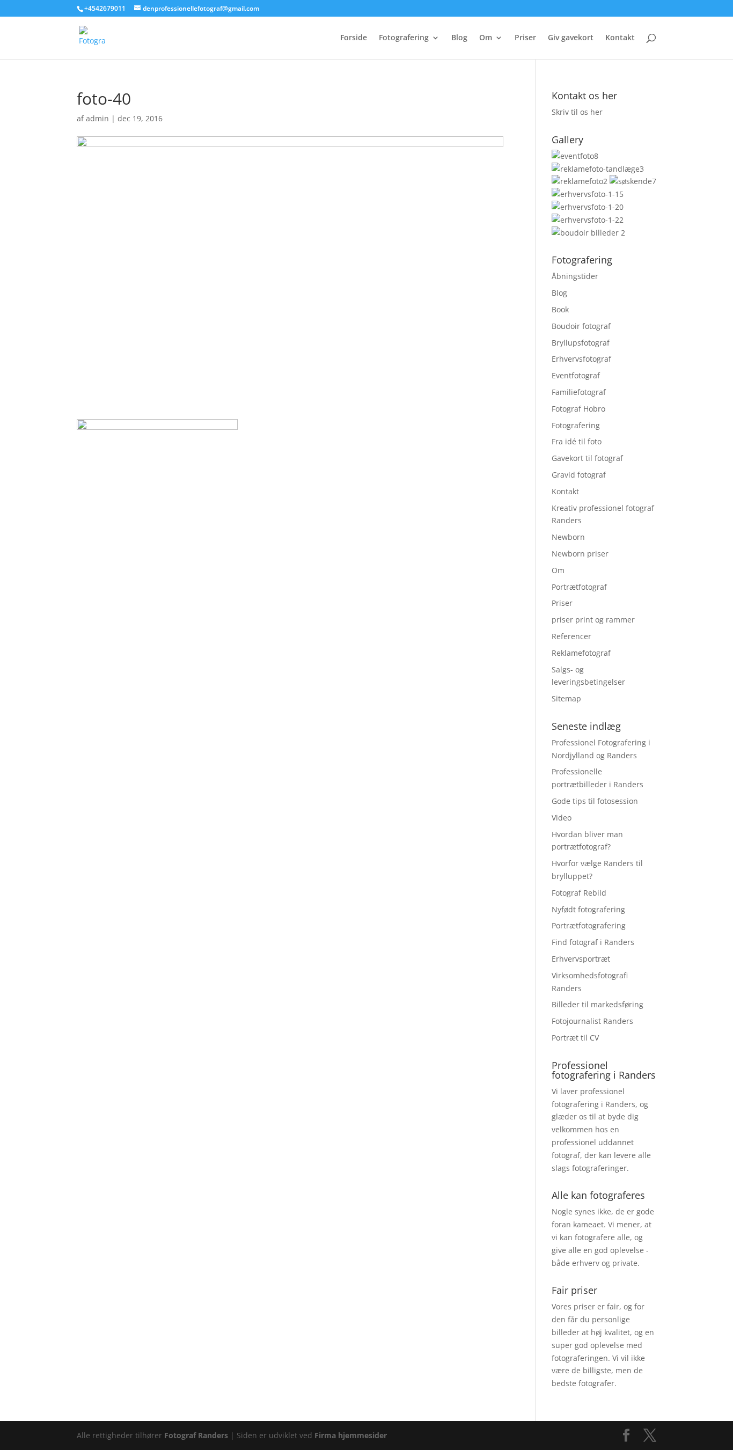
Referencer (571, 636)
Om (485, 38)
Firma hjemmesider (350, 1435)
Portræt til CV (575, 1037)
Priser (525, 38)
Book (560, 309)
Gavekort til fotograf (587, 458)
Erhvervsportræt (581, 959)
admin (97, 118)
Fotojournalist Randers (592, 1021)
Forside (353, 38)
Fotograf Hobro (578, 409)
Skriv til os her (577, 112)
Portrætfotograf (579, 587)
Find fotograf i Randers (593, 942)
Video (561, 817)
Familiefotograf (579, 392)
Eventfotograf (576, 375)
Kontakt (620, 38)
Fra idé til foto (577, 441)
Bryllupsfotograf (581, 343)
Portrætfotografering (589, 925)
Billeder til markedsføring (597, 1004)
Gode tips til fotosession (595, 801)
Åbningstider (575, 276)
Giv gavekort (570, 38)
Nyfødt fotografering (588, 909)
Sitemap (566, 698)
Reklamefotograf (581, 653)
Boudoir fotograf (581, 326)
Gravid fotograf (579, 475)
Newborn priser (580, 553)
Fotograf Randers (196, 1435)
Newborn (568, 537)
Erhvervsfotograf (581, 359)
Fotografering (404, 38)
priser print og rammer (593, 619)
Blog (459, 38)
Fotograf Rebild (579, 893)
